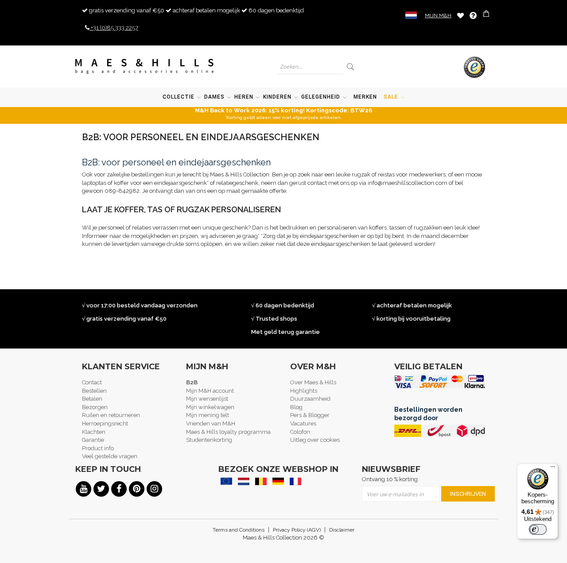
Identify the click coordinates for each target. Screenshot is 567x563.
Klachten (93, 432)
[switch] (538, 529)
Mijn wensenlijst (207, 398)
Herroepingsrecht (105, 423)
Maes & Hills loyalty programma (228, 432)
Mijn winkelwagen (210, 407)
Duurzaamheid (310, 398)
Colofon (300, 432)
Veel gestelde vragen (109, 456)
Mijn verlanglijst (460, 15)
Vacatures (303, 423)
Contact (92, 382)
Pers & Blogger (310, 415)
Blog (296, 407)
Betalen (92, 398)
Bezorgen (95, 407)
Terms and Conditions (238, 530)
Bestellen (94, 390)
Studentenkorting (209, 440)
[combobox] (310, 66)
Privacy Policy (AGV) (297, 530)
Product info (98, 448)
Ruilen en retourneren (111, 415)
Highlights (303, 390)
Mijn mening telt (207, 415)
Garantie (93, 440)
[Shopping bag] (487, 14)
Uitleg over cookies (315, 440)
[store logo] (144, 66)
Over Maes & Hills (313, 382)
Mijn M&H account (210, 390)
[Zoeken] (351, 66)
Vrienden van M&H (210, 423)
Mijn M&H (438, 15)
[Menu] (553, 468)
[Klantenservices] (473, 15)
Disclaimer (341, 530)
